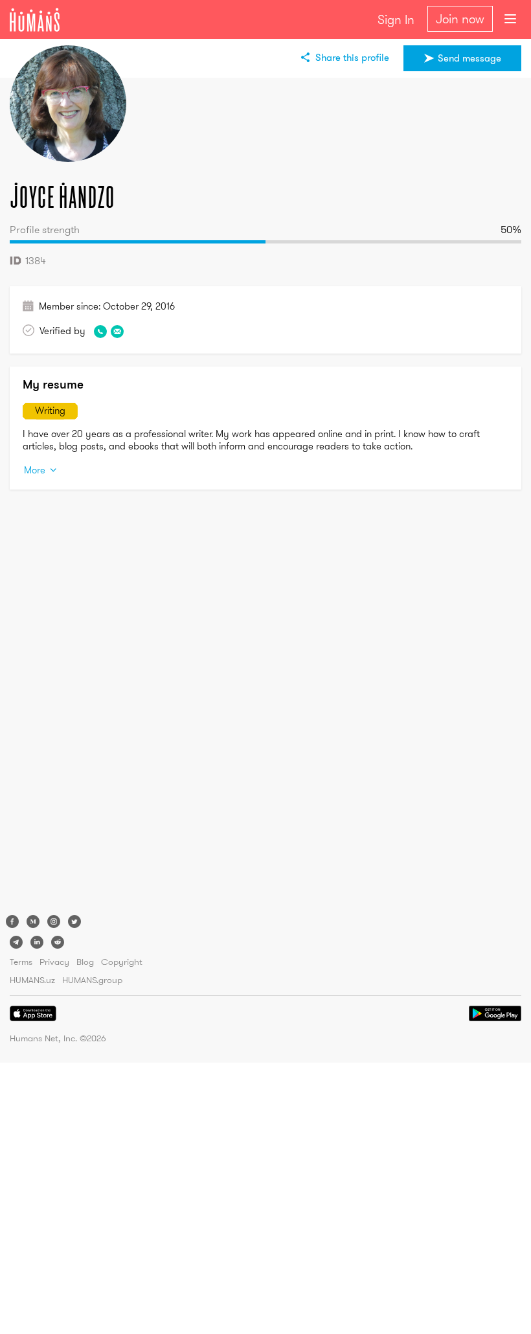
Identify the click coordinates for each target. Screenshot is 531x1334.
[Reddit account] (57, 942)
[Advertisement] (61, 705)
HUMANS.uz (32, 980)
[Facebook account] (12, 921)
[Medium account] (33, 921)
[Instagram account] (53, 921)
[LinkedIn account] (36, 942)
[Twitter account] (74, 921)
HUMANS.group (92, 980)
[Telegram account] (16, 942)
